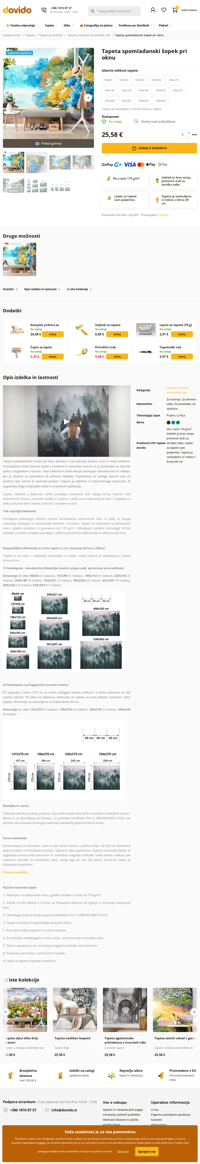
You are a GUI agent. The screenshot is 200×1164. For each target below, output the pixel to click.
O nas (155, 1110)
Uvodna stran (12, 35)
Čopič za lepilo (41, 347)
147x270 (139, 80)
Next (88, 98)
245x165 (109, 90)
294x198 (143, 90)
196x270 (173, 80)
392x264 (109, 100)
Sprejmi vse (146, 1151)
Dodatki (8, 289)
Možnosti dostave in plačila (120, 1120)
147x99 (123, 80)
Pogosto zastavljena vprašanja (170, 1114)
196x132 (156, 80)
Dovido (164, 215)
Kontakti (156, 1120)
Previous (6, 1012)
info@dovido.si (63, 1110)
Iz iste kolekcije (77, 289)
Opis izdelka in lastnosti (40, 289)
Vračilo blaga (111, 1124)
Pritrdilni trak (105, 347)
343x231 (177, 90)
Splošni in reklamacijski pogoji (123, 1110)
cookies (41, 1142)
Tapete (29, 35)
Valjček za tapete (108, 325)
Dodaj (52, 334)
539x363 (160, 100)
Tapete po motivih (50, 35)
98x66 (108, 80)
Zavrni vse (123, 1151)
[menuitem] (22, 25)
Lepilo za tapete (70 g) (176, 325)
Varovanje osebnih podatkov (121, 1114)
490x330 (143, 100)
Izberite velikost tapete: (120, 70)
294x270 (160, 90)
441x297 (126, 100)
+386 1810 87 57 (22, 1110)
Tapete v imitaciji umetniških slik (88, 35)
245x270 (126, 90)
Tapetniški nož (170, 347)
